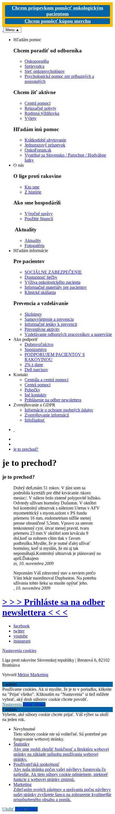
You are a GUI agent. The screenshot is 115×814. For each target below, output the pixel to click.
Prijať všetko (34, 704)
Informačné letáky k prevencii (51, 324)
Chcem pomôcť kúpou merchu (58, 21)
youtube (20, 636)
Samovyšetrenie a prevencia (49, 319)
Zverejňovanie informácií (47, 415)
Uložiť (8, 809)
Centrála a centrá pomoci (46, 379)
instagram (21, 641)
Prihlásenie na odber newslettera (53, 399)
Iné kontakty (36, 394)
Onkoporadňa (37, 61)
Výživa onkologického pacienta (52, 282)
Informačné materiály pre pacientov (56, 287)
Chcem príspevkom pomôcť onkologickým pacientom (57, 11)
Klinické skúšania (40, 292)
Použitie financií (39, 218)
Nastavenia (12, 704)
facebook (21, 626)
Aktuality (33, 240)
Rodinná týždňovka (42, 113)
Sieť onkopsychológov (45, 71)
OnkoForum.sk (38, 150)
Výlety (31, 118)
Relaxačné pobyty (40, 108)
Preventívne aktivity (42, 329)
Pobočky (32, 389)
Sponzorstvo (36, 349)
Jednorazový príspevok (45, 145)
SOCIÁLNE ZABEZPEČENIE (53, 272)
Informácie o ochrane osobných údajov (59, 410)
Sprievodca (34, 66)
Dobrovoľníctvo (39, 344)
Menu (12, 30)
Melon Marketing (33, 674)
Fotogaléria (34, 245)
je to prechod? (25, 449)
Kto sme (32, 187)
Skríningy (33, 314)
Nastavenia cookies (19, 650)
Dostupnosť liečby (41, 277)
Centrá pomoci (38, 103)
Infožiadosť (35, 420)
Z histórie (33, 192)
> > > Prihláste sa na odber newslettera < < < (53, 607)
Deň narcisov (36, 369)
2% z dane (34, 364)
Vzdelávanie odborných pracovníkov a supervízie (68, 334)
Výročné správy (39, 213)
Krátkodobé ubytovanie (45, 140)
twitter (19, 631)
